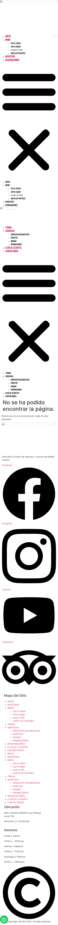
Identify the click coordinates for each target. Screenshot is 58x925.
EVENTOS (14, 237)
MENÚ (7, 39)
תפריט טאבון (17, 50)
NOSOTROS (10, 56)
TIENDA (8, 227)
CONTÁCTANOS (11, 251)
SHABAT (14, 241)
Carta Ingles (16, 46)
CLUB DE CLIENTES (13, 247)
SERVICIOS (10, 231)
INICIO (8, 36)
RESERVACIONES (12, 60)
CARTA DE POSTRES (18, 53)
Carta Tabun (16, 43)
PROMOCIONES (16, 244)
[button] (29, 121)
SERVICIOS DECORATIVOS (20, 234)
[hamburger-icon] (55, 36)
